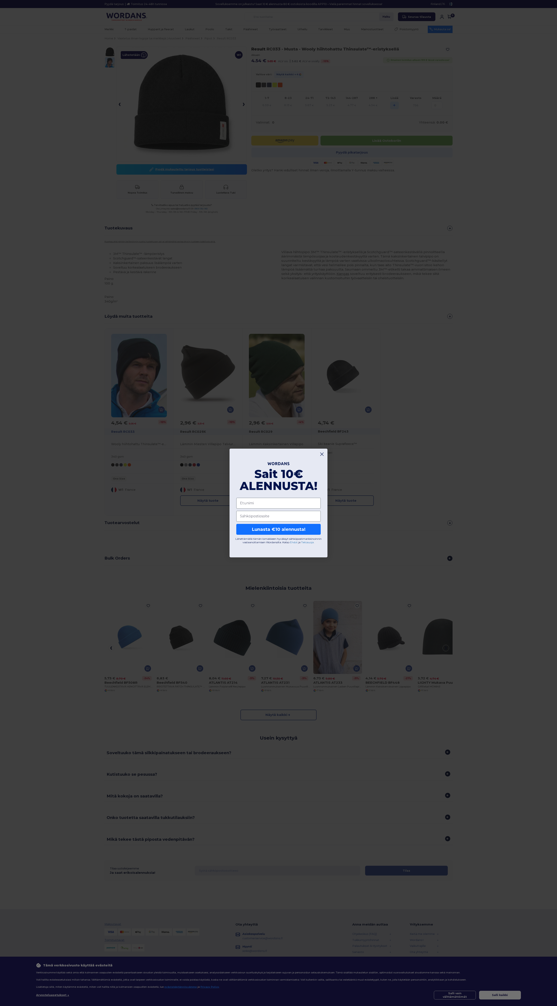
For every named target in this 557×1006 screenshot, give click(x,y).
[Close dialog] (322, 454)
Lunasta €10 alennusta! (278, 529)
